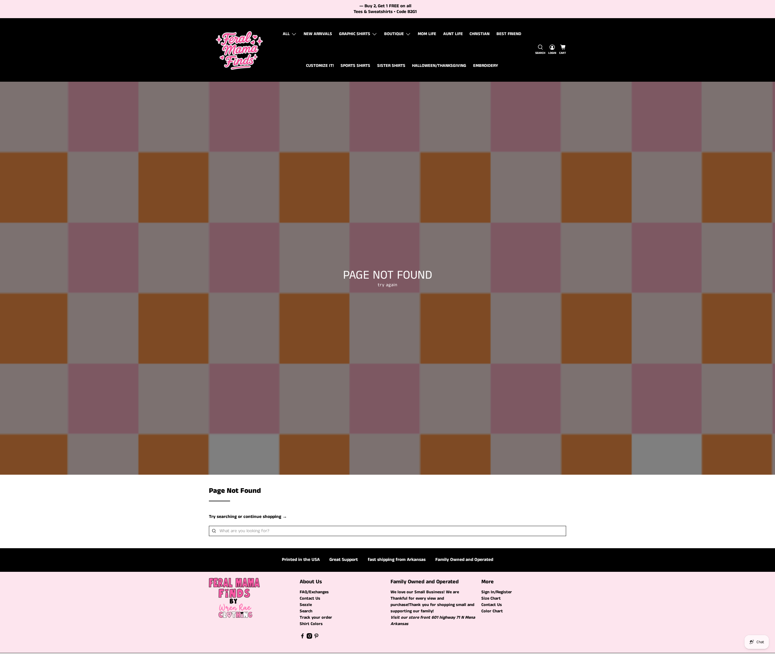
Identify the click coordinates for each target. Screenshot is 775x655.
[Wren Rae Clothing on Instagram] (309, 637)
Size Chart (491, 598)
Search (306, 611)
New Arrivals (318, 34)
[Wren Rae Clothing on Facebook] (302, 637)
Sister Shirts (391, 66)
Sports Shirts (355, 66)
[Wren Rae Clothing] (239, 50)
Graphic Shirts (354, 34)
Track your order (316, 617)
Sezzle (306, 605)
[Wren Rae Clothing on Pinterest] (316, 637)
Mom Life (427, 34)
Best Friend (508, 34)
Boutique (394, 34)
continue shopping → (265, 516)
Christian (480, 34)
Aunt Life (453, 34)
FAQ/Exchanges (314, 592)
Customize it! (320, 66)
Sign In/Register (496, 592)
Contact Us (310, 598)
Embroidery (485, 66)
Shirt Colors (311, 624)
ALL (286, 34)
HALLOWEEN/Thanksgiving (439, 66)
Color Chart (492, 611)
